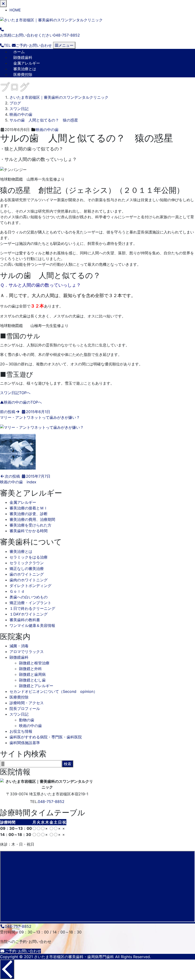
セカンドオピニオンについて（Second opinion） (53, 691)
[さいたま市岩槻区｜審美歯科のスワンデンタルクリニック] (51, 19)
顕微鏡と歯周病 (32, 674)
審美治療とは (24, 68)
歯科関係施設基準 (25, 742)
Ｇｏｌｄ (17, 591)
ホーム (19, 51)
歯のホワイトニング (27, 574)
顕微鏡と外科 (30, 668)
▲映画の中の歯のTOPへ (21, 402)
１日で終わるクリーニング (32, 608)
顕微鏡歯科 (22, 57)
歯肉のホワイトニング (29, 580)
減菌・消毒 (19, 645)
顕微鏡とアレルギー (36, 685)
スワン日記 (19, 714)
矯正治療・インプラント (30, 602)
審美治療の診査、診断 (29, 513)
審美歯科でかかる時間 (29, 530)
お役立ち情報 (21, 731)
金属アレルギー (26, 63)
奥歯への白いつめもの (29, 597)
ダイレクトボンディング (30, 585)
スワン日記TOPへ (15, 392)
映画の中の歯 (47, 129)
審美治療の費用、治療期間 (32, 519)
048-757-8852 (51, 801)
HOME (15, 10)
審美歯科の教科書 (25, 619)
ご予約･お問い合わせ (23, 951)
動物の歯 (26, 720)
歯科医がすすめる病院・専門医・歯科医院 (46, 737)
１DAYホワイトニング (29, 614)
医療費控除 (22, 74)
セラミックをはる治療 (29, 557)
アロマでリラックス (27, 651)
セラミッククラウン (27, 562)
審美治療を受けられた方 (30, 525)
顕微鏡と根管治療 (34, 663)
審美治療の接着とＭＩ (29, 508)
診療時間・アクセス (27, 702)
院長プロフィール (25, 708)
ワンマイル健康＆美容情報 (32, 625)
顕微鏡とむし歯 (32, 680)
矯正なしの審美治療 (27, 568)
